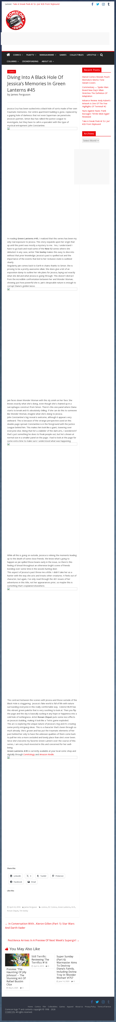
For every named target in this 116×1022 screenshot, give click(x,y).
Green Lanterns (64, 907)
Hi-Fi (73, 907)
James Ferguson (30, 907)
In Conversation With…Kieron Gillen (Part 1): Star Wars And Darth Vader (39, 925)
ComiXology (29, 754)
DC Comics (52, 907)
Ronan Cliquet (12, 911)
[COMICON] (15, 11)
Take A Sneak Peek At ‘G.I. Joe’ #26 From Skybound (36, 4)
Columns (12, 61)
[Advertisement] (55, 38)
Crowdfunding (30, 61)
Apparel (70, 1006)
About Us (47, 61)
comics (44, 907)
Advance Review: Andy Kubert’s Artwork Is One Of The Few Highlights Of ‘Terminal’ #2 (96, 103)
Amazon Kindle (46, 754)
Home (30, 1006)
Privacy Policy (90, 1006)
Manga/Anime (47, 54)
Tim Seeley (24, 911)
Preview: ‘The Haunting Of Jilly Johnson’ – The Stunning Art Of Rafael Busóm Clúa (16, 976)
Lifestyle (91, 54)
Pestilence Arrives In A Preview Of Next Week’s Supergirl (43, 940)
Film (44, 1006)
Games (63, 54)
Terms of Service (104, 1006)
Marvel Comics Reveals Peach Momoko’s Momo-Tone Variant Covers (96, 80)
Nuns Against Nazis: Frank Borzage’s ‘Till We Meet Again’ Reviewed (95, 113)
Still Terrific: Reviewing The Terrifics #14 (40, 959)
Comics (17, 54)
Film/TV (30, 54)
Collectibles (76, 54)
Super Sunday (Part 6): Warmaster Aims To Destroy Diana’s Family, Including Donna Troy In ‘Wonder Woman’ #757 (67, 967)
